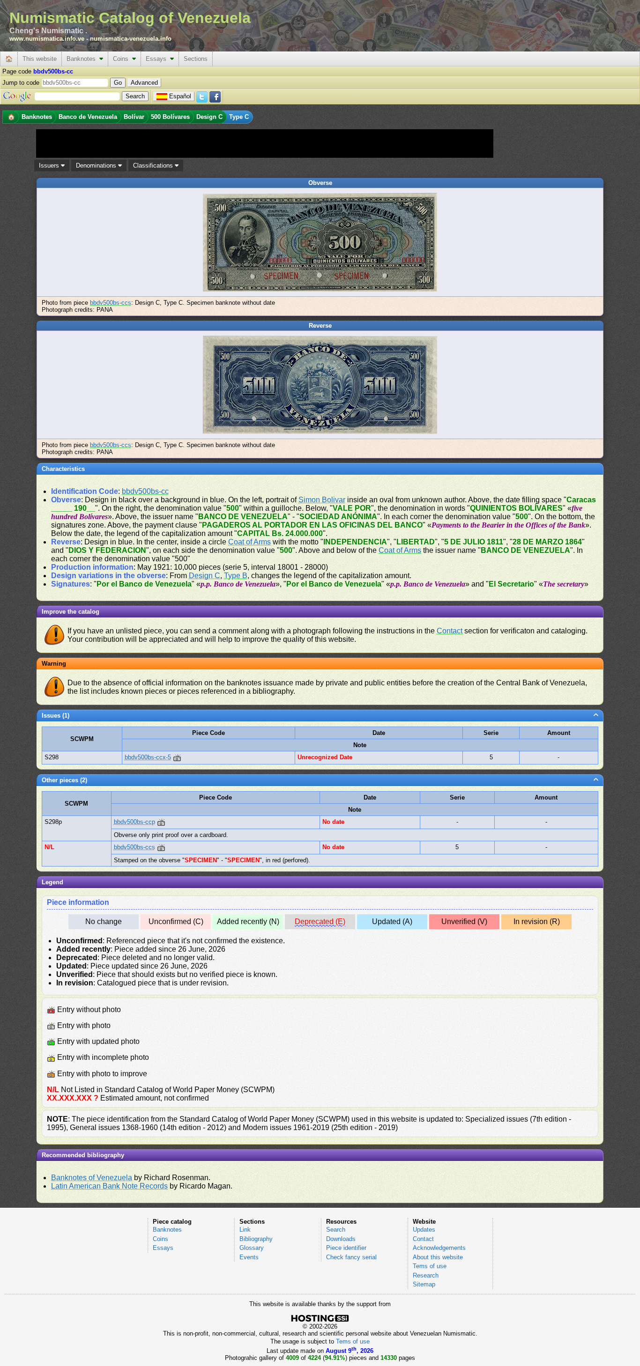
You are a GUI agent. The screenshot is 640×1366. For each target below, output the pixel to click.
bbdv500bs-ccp (134, 821)
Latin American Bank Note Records (109, 1186)
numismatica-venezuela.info (130, 38)
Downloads (341, 1238)
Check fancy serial (351, 1257)
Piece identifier (346, 1247)
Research (426, 1275)
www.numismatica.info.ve (46, 38)
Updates (424, 1229)
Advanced (144, 82)
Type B (235, 576)
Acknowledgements (439, 1247)
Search (335, 1229)
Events (249, 1257)
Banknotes (83, 58)
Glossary (251, 1247)
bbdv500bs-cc (145, 491)
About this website (438, 1257)
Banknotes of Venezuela (91, 1178)
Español (180, 96)
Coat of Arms (249, 542)
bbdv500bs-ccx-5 (148, 757)
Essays (158, 58)
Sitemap (424, 1284)
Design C (204, 576)
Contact (449, 631)
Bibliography (256, 1238)
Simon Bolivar (321, 500)
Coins (122, 58)
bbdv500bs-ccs (110, 302)
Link (245, 1229)
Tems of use (430, 1266)
